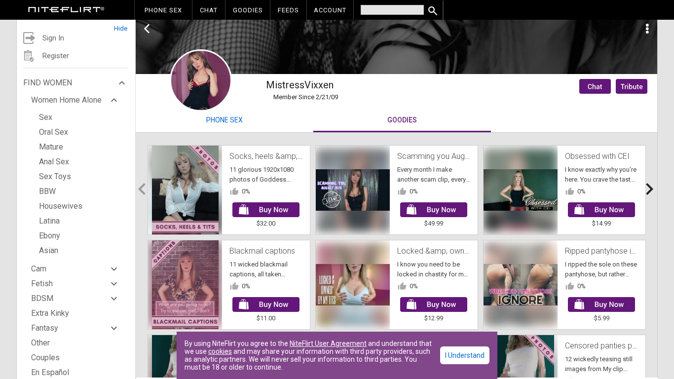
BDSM (42, 298)
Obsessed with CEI (597, 156)
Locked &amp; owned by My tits (452, 251)
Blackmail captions (262, 251)
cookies (220, 351)
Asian (48, 250)
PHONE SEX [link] (163, 10)
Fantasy (44, 328)
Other (40, 342)
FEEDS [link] (288, 10)
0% (246, 191)
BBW (47, 191)
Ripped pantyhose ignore (608, 251)
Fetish (42, 283)
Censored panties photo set (613, 345)
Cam (38, 268)
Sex (45, 117)
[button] (76, 26)
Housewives (60, 206)
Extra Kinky (50, 313)
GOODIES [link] (248, 10)
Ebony (49, 235)
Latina (49, 221)
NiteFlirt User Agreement (328, 343)
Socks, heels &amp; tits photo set (287, 156)
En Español (50, 372)
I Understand (465, 355)
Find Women (47, 82)
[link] (66, 11)
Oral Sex (53, 132)
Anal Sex (54, 161)
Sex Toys (55, 176)
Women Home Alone (66, 100)
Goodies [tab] (402, 120)
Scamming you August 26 (441, 156)
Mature (51, 147)
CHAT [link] (209, 10)
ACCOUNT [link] (330, 10)
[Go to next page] (649, 189)
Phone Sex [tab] (224, 120)
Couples (45, 357)
